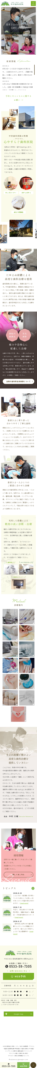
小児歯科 (22, 1048)
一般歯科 (5, 1048)
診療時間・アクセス (28, 1046)
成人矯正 (25, 1053)
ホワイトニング (27, 1051)
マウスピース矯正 (12, 1055)
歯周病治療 (11, 1048)
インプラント (8, 1051)
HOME (4, 1046)
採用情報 (20, 1055)
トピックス (26, 1055)
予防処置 (17, 1048)
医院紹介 (9, 1046)
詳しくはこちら (18, 874)
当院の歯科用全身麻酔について (18, 381)
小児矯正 (20, 1053)
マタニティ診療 (13, 1053)
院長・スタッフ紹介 (17, 1046)
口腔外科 (15, 1051)
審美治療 (20, 1051)
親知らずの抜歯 (29, 1048)
